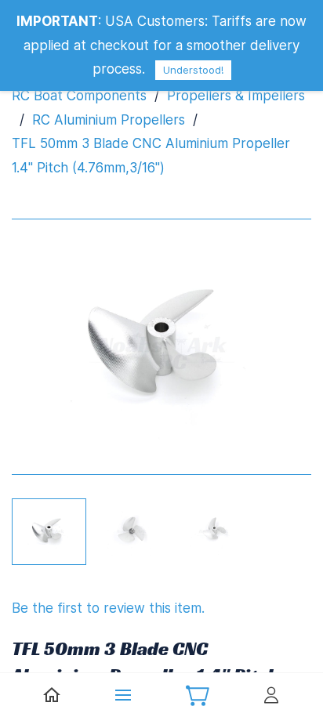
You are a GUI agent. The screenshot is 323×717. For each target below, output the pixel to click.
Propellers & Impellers (236, 95)
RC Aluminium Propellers (108, 120)
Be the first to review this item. (108, 608)
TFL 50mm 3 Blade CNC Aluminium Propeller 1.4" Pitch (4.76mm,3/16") (151, 156)
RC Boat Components (79, 95)
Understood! (193, 69)
